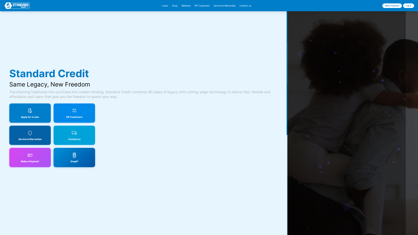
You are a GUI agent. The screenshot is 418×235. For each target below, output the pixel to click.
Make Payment (392, 5)
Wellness (186, 6)
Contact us (245, 6)
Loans (165, 6)
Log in (408, 5)
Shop (174, 6)
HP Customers (202, 6)
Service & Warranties (225, 6)
